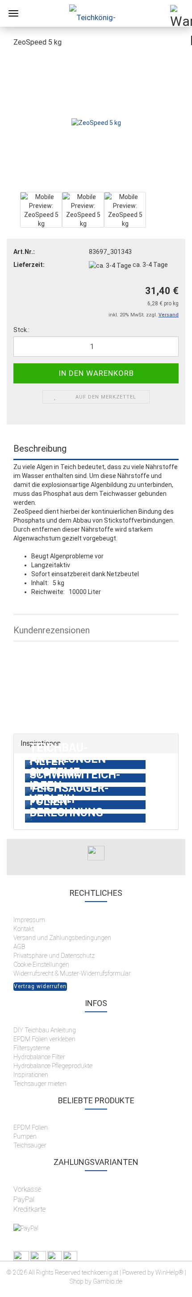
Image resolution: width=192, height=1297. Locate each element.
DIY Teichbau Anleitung (44, 1030)
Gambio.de (107, 1281)
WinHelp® (169, 1272)
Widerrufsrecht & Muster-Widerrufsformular (72, 973)
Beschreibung (40, 448)
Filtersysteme (31, 1048)
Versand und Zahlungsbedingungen (62, 937)
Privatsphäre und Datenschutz (54, 955)
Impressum (29, 919)
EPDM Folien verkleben (44, 1039)
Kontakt (23, 928)
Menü (13, 13)
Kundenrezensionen (51, 630)
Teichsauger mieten (40, 1083)
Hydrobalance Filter (39, 1056)
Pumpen (25, 1136)
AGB (19, 946)
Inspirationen (30, 1074)
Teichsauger (29, 1145)
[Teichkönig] (96, 13)
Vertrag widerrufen (40, 986)
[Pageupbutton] (167, 1283)
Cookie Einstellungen (41, 964)
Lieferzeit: (29, 264)
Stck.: (21, 329)
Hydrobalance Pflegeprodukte (52, 1065)
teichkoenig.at (100, 1272)
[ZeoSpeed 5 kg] (96, 122)
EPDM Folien (30, 1127)
